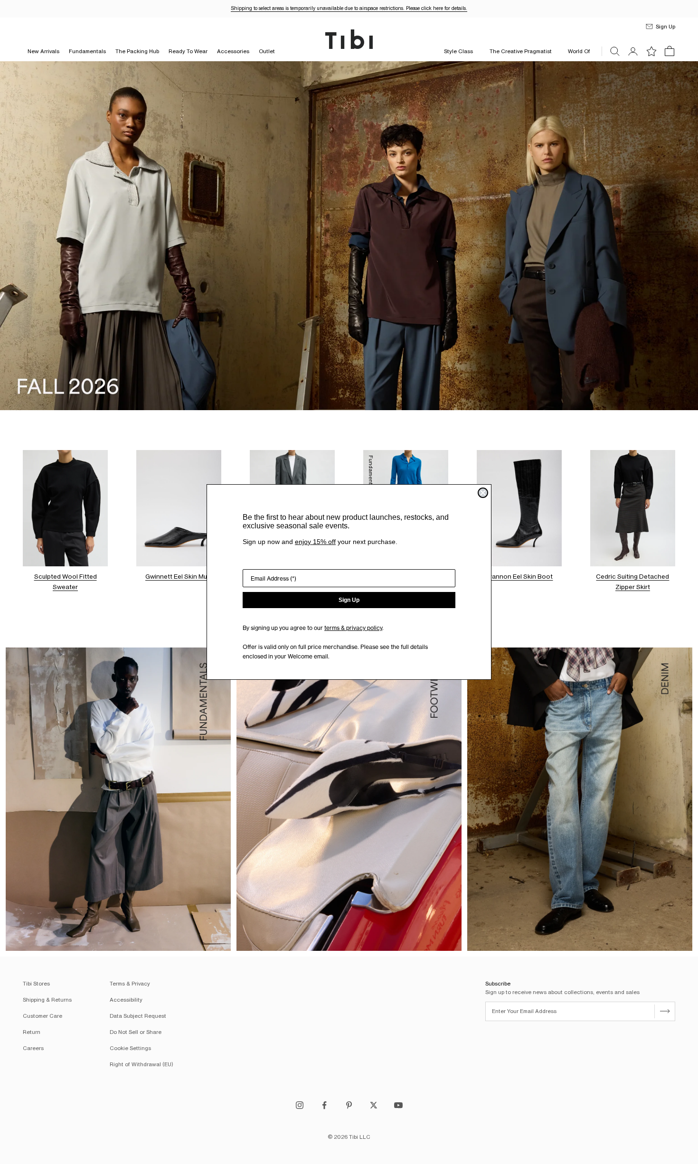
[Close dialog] (483, 493)
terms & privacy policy (353, 627)
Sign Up (349, 600)
